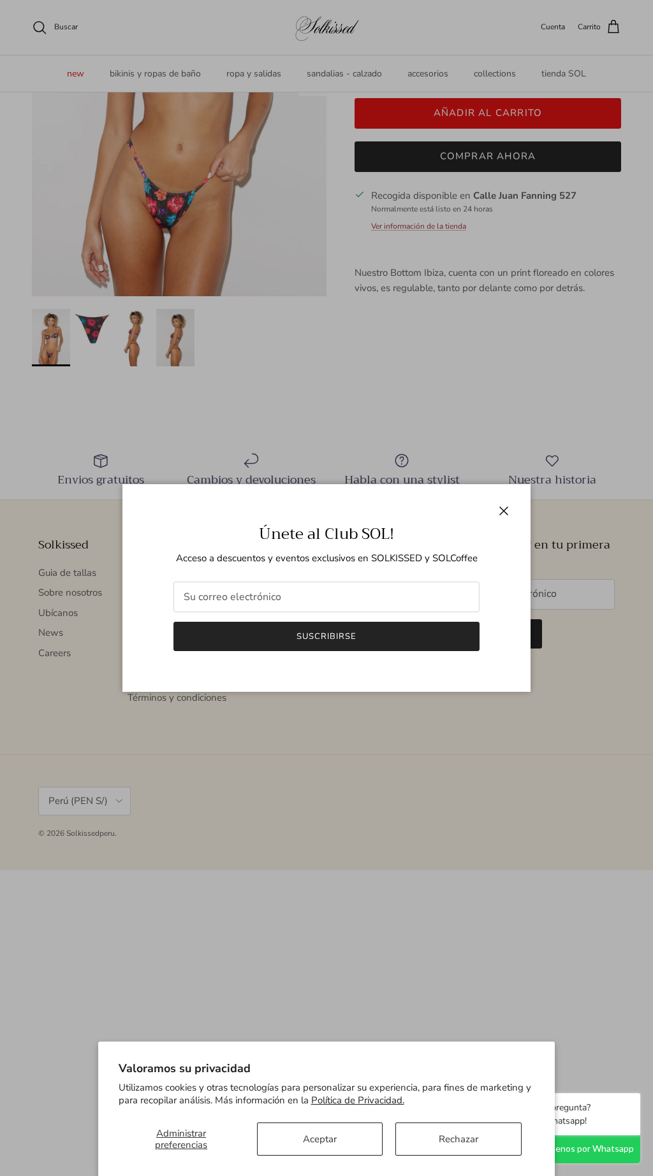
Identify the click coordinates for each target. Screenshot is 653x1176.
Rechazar (458, 1139)
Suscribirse (326, 636)
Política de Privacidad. (357, 1100)
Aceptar (320, 1139)
